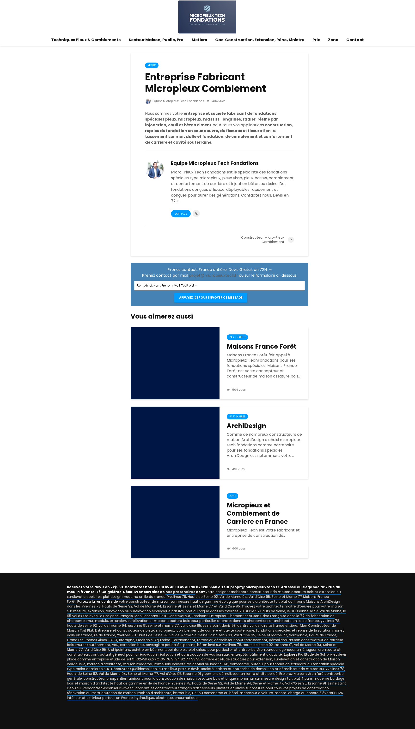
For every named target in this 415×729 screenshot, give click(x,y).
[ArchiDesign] (175, 442)
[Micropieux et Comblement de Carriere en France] (175, 521)
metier (152, 65)
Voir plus (181, 214)
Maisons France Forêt (261, 346)
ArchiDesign (246, 426)
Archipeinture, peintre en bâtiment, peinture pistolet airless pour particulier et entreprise (182, 649)
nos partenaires (180, 591)
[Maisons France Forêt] (175, 363)
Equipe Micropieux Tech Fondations (178, 101)
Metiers (199, 40)
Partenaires (237, 337)
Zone (333, 40)
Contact (355, 40)
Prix (316, 40)
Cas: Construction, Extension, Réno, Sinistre (259, 40)
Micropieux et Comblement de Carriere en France (257, 513)
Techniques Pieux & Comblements (86, 40)
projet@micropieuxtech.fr (213, 275)
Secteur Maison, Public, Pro (156, 40)
